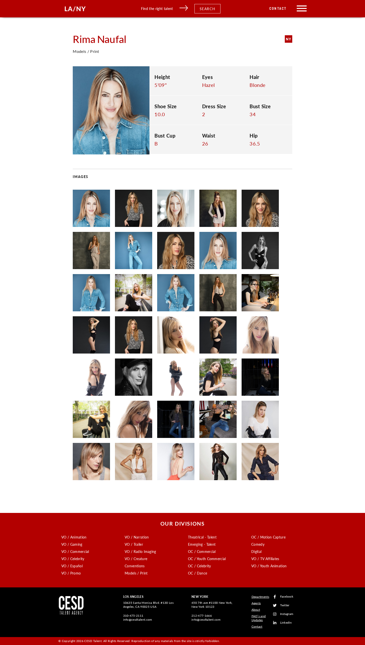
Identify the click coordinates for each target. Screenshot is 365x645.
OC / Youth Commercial (207, 558)
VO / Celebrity (72, 558)
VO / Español (72, 565)
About (256, 610)
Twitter (285, 605)
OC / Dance (197, 573)
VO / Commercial (75, 551)
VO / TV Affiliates (265, 558)
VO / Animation (73, 537)
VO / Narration (137, 537)
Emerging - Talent (202, 544)
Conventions (135, 565)
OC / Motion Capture (268, 537)
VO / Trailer (134, 544)
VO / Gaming (71, 544)
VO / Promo (71, 573)
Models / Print (136, 573)
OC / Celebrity (199, 565)
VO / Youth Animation (269, 565)
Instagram (286, 614)
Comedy (257, 544)
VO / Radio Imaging (140, 551)
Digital (256, 551)
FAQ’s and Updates (259, 618)
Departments (260, 597)
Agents (256, 603)
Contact (278, 8)
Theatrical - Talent (202, 537)
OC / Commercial (202, 551)
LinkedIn (286, 623)
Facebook (286, 597)
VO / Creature (136, 558)
